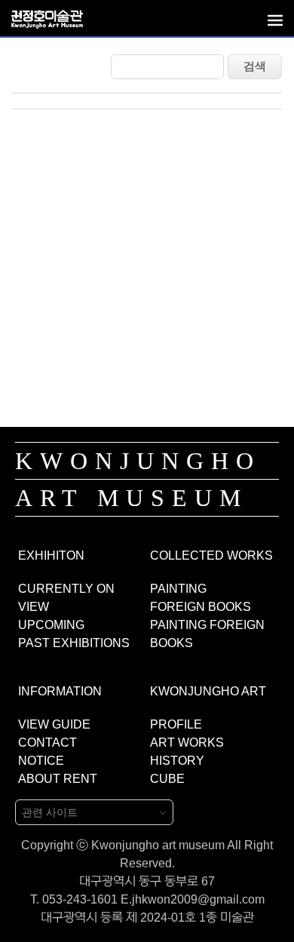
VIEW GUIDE (54, 724)
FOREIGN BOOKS (200, 606)
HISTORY (177, 760)
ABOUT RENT (57, 778)
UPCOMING (51, 624)
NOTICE (41, 760)
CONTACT (47, 742)
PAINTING (178, 588)
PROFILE (176, 724)
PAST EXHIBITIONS (74, 643)
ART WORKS (187, 742)
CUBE (167, 778)
